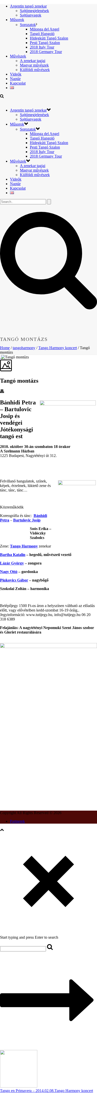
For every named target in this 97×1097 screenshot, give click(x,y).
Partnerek (17, 821)
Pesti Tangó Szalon (45, 43)
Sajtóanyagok (30, 15)
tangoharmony (24, 348)
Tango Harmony (24, 546)
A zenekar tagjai (32, 61)
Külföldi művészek (35, 70)
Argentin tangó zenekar (28, 6)
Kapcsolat (18, 83)
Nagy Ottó (8, 572)
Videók (15, 74)
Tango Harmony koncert (57, 348)
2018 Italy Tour (42, 47)
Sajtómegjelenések (34, 11)
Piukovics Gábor (14, 580)
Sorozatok (28, 25)
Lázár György (12, 563)
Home (5, 348)
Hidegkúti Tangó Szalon (49, 38)
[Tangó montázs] (0, 357)
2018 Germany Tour (46, 52)
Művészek (18, 56)
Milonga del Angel (44, 29)
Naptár (15, 79)
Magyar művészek (34, 65)
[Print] (2, 392)
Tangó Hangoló (42, 34)
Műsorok (17, 20)
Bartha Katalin (12, 555)
